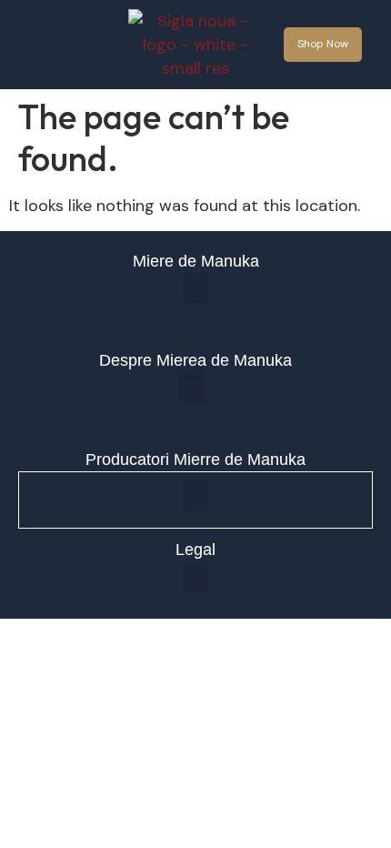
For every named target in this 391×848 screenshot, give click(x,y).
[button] (61, 45)
